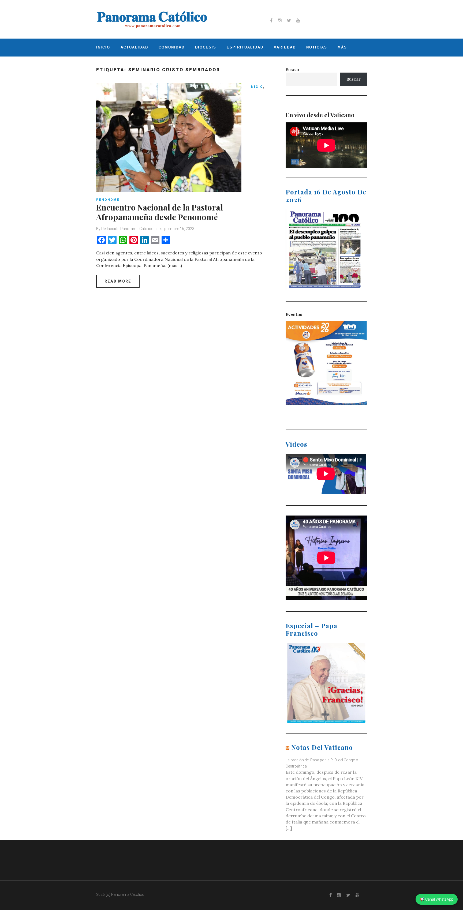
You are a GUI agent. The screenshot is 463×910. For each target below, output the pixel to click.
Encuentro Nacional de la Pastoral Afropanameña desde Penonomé (159, 212)
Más (342, 47)
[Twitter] (289, 20)
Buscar (293, 69)
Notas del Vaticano (322, 747)
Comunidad (172, 47)
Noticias (316, 47)
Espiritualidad (245, 47)
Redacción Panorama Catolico (127, 229)
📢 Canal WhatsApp (436, 899)
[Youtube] (298, 20)
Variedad (285, 47)
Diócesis (205, 47)
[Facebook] (271, 20)
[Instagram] (280, 20)
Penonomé (108, 200)
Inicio (103, 47)
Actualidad (134, 47)
